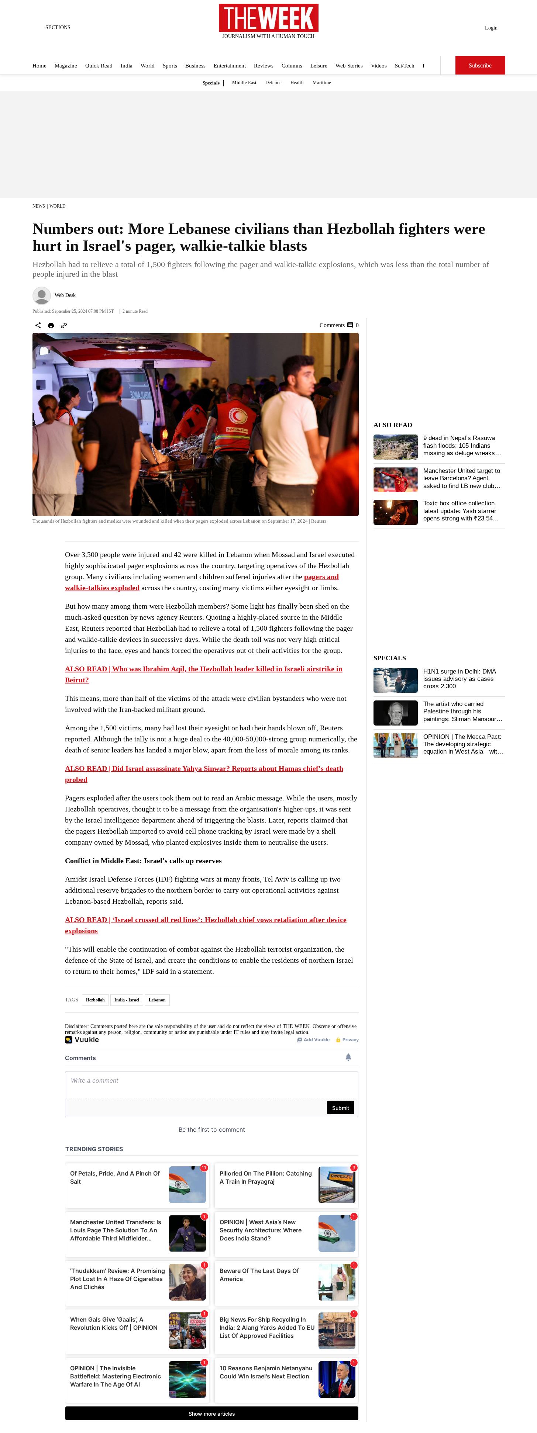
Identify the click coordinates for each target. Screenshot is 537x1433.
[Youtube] (274, 46)
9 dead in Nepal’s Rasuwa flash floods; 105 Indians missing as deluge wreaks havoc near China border (459, 449)
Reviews (263, 66)
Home (39, 66)
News (38, 206)
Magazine (66, 66)
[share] (38, 325)
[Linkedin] (286, 46)
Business (195, 66)
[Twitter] (250, 46)
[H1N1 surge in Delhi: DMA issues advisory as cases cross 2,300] (396, 680)
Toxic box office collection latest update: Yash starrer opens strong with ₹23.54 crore (459, 514)
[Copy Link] (63, 325)
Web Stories (349, 66)
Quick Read (99, 66)
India (126, 66)
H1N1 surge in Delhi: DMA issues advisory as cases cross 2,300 (459, 679)
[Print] (50, 325)
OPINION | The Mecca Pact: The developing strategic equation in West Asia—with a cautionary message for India (462, 752)
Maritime (322, 82)
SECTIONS (57, 27)
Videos (379, 66)
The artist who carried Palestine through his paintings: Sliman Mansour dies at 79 (459, 715)
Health (297, 82)
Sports (170, 66)
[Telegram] (299, 46)
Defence (273, 82)
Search (448, 65)
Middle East (244, 82)
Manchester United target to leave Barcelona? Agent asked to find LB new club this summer (461, 482)
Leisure (318, 66)
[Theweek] (269, 18)
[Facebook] (238, 46)
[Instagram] (262, 46)
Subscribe (480, 65)
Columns (292, 66)
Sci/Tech (404, 66)
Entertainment (230, 66)
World (148, 66)
